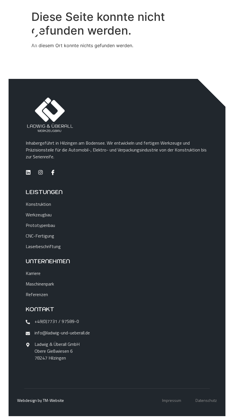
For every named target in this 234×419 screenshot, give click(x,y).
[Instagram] (40, 172)
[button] (12, 406)
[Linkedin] (28, 172)
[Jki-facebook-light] (52, 172)
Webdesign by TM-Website (40, 400)
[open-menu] (217, 33)
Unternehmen (48, 261)
